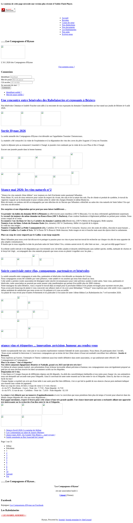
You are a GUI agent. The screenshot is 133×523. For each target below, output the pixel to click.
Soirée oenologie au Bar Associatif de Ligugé (24, 437)
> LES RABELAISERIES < (13, 515)
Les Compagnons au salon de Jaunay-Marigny (25, 432)
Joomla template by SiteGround (78, 520)
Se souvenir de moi (9, 85)
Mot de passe (6, 80)
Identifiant (5, 77)
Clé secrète (6, 82)
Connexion (6, 88)
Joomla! (62, 520)
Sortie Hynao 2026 (13, 130)
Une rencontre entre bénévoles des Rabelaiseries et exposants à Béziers (48, 100)
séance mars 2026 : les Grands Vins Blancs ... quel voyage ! (30, 435)
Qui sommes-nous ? (66, 67)
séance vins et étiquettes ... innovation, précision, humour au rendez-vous (49, 345)
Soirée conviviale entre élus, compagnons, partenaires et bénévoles (45, 270)
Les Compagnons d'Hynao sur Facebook (26, 505)
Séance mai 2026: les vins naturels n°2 (26, 189)
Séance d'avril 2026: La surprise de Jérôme (23, 430)
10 (7, 472)
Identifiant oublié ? (14, 92)
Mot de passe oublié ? (15, 95)
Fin (7, 476)
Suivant (9, 474)
